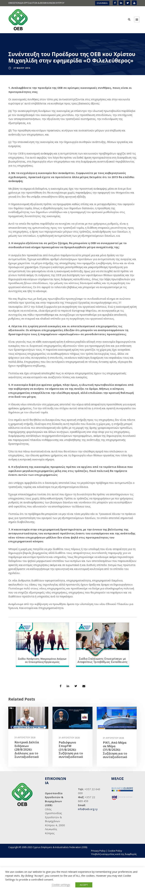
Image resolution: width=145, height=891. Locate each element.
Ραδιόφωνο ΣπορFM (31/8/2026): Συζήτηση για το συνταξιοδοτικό (71, 749)
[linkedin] (121, 3)
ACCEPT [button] (84, 884)
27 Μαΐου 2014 (21, 68)
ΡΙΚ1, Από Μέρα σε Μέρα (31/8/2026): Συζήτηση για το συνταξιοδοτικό (115, 749)
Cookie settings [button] (61, 884)
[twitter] (127, 3)
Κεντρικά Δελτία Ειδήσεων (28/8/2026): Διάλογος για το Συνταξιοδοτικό (26, 749)
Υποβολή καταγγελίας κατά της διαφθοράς (114, 854)
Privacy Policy (98, 850)
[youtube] (134, 3)
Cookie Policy (115, 850)
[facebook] (115, 3)
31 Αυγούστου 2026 (25, 737)
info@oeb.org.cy (88, 809)
